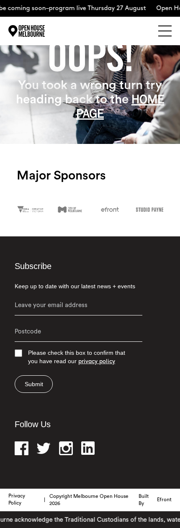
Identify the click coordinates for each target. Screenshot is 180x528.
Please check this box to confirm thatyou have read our (76, 357)
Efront (164, 499)
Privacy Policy (16, 500)
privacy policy (96, 362)
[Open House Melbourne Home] (37, 31)
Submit (34, 384)
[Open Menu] (165, 31)
